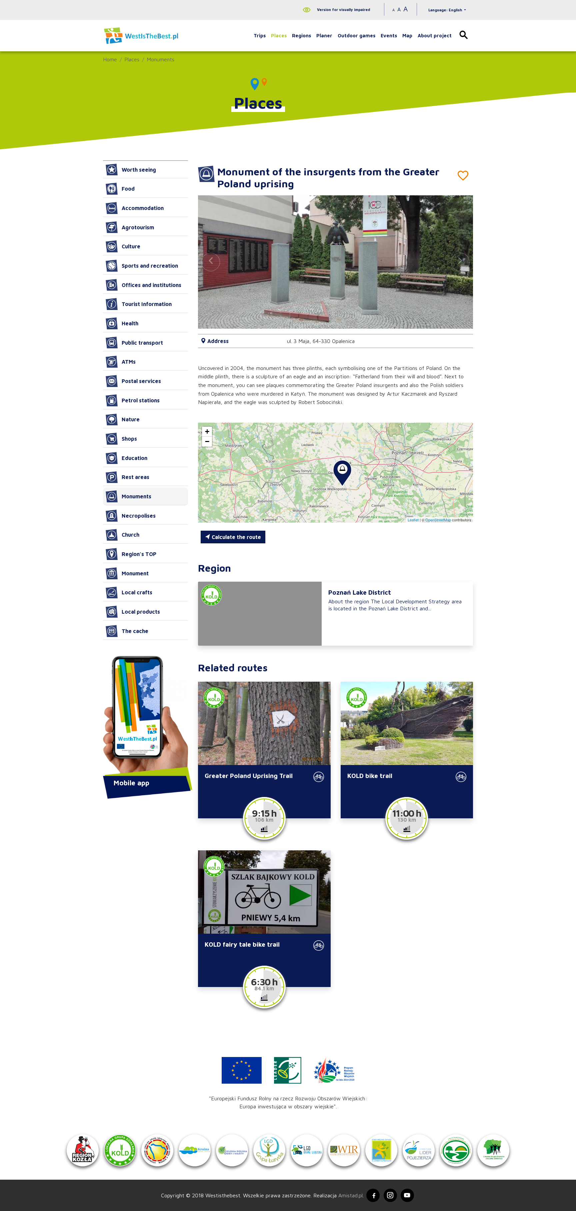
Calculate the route (235, 537)
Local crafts (137, 592)
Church (130, 535)
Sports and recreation (150, 266)
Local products (141, 612)
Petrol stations (141, 400)
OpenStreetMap (438, 519)
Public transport (142, 343)
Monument (135, 573)
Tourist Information (147, 304)
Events (389, 35)
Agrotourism (138, 227)
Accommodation (143, 208)
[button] (460, 262)
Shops (129, 439)
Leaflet (413, 519)
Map (407, 35)
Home (110, 59)
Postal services (141, 381)
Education (134, 458)
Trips (260, 35)
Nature (131, 419)
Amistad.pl (350, 1195)
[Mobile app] (145, 716)
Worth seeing (139, 170)
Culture (131, 246)
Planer (324, 35)
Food (128, 189)
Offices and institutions (151, 285)
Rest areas (135, 477)
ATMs (129, 362)
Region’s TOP (139, 554)
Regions (301, 35)
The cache (135, 631)
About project (435, 35)
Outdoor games (356, 35)
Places (279, 35)
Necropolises (139, 516)
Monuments (160, 59)
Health (130, 323)
